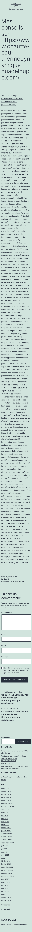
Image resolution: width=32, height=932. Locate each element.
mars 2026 (5, 788)
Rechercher (5, 738)
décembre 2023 (7, 867)
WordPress (23, 924)
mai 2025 (4, 819)
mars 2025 (5, 825)
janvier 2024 (6, 864)
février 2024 (6, 861)
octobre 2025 (6, 803)
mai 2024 (4, 852)
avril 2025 (5, 822)
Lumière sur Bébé (7, 764)
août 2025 (5, 809)
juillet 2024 (5, 846)
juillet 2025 (5, 812)
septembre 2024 (7, 843)
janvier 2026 (6, 794)
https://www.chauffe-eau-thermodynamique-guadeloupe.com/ (12, 102)
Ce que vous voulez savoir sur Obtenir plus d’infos (15, 752)
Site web (4, 657)
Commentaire (7, 612)
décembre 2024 (7, 834)
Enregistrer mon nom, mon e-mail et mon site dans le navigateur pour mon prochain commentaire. (17, 670)
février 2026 (6, 791)
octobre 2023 (6, 873)
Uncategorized (20, 581)
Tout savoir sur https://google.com (14, 756)
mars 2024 (5, 858)
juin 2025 (4, 815)
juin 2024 (4, 849)
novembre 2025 (7, 800)
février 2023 (6, 897)
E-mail (4, 645)
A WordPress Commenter (10, 777)
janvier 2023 (6, 900)
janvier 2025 (6, 831)
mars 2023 (5, 894)
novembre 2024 (7, 837)
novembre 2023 (7, 870)
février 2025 (6, 828)
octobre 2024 (6, 840)
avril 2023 (5, 891)
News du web (9, 920)
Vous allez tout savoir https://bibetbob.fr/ (9, 760)
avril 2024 (5, 855)
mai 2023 (4, 888)
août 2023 (5, 879)
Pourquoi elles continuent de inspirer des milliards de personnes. (15, 767)
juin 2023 (4, 885)
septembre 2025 (7, 806)
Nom (3, 634)
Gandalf (6, 579)
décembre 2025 (7, 797)
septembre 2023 (7, 876)
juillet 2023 (5, 882)
